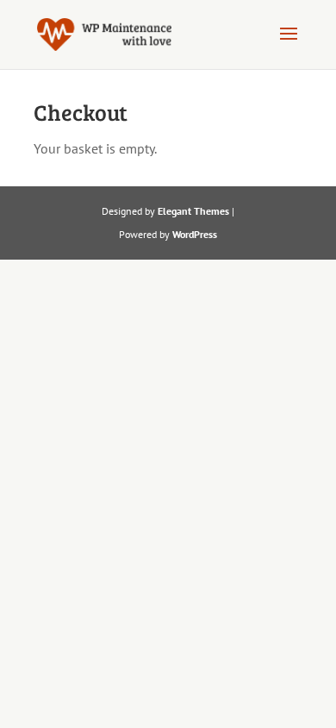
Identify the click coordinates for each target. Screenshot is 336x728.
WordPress (194, 234)
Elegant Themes (193, 210)
